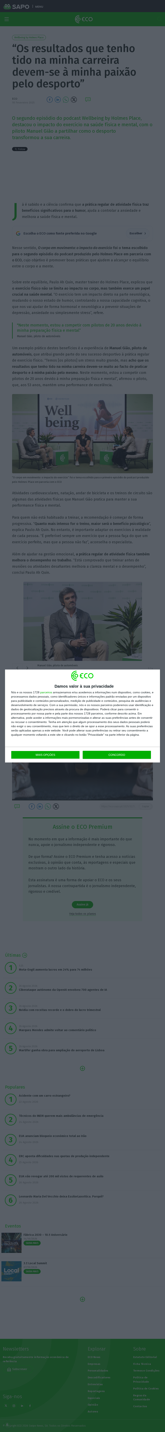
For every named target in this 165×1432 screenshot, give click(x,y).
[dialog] (82, 716)
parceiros (46, 692)
